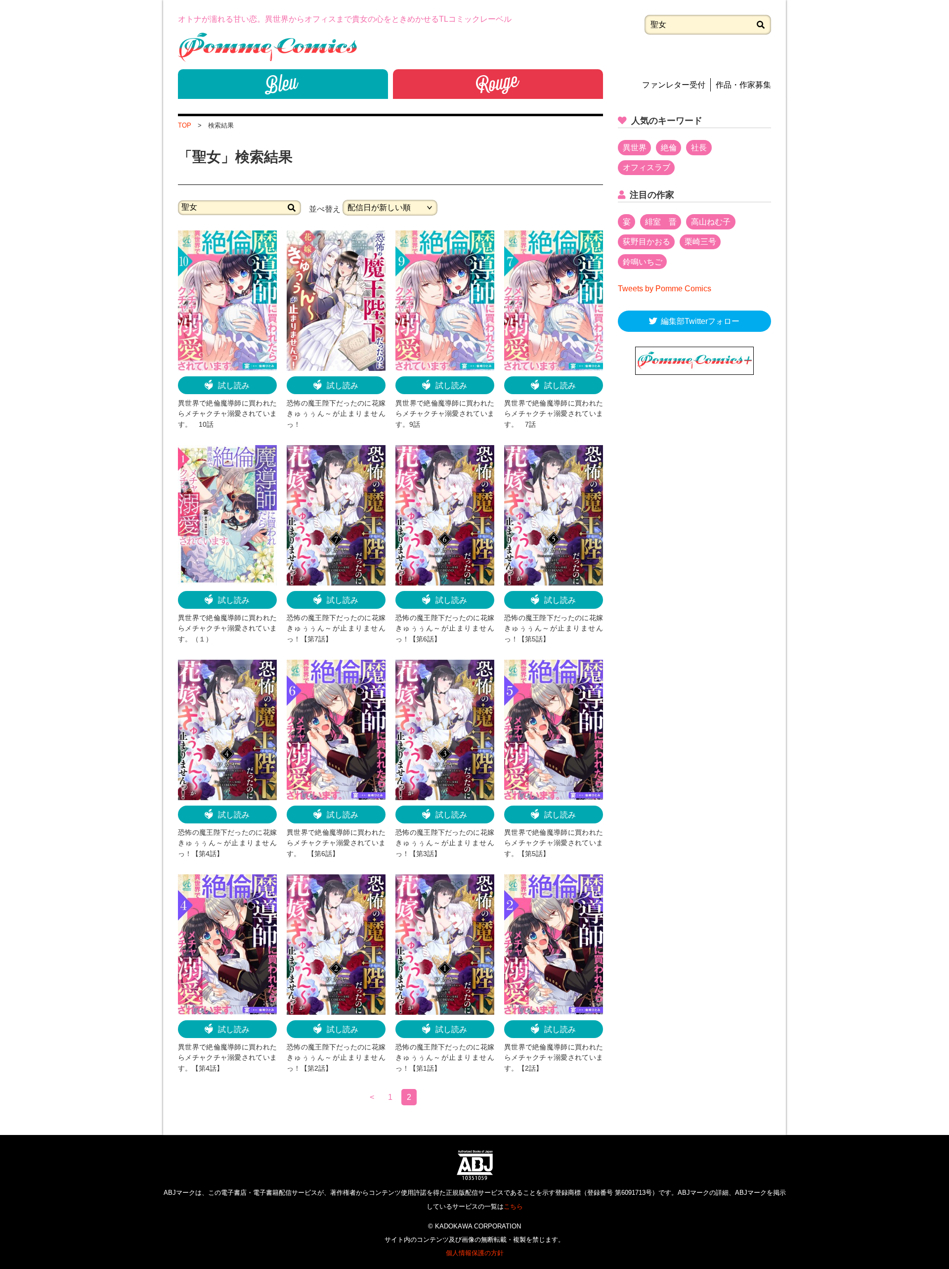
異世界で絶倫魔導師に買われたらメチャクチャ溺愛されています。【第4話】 (227, 1057)
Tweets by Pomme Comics (664, 288)
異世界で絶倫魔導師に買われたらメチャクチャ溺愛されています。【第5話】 (553, 843)
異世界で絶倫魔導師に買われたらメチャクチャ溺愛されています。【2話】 (553, 1057)
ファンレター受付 (673, 85)
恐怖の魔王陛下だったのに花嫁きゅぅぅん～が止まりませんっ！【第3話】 (444, 843)
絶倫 (669, 147)
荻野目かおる (646, 241)
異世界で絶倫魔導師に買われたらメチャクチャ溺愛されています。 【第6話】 (336, 843)
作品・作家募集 (743, 85)
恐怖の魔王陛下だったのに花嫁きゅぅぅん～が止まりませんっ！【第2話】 (336, 1057)
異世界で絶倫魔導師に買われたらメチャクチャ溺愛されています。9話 (444, 413)
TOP (184, 125)
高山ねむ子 (711, 222)
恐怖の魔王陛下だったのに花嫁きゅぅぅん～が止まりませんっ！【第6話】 (444, 628)
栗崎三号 (700, 241)
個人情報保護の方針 (475, 1253)
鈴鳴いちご (642, 262)
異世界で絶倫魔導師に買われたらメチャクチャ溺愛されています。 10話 (227, 413)
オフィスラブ (646, 167)
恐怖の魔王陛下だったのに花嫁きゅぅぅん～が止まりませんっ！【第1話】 (444, 1057)
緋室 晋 (661, 222)
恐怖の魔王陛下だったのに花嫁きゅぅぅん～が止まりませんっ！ (336, 413)
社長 (699, 147)
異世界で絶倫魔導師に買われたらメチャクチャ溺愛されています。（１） (227, 628)
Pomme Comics (267, 47)
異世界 (635, 147)
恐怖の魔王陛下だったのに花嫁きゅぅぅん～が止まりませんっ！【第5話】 (553, 628)
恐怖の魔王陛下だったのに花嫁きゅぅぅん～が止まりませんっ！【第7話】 (336, 628)
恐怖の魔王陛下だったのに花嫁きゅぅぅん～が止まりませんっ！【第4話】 (227, 843)
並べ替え (325, 208)
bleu (283, 84)
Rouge (498, 84)
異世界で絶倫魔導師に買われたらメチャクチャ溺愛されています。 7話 (553, 413)
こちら (513, 1206)
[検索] (761, 25)
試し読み (234, 385)
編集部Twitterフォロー (700, 321)
